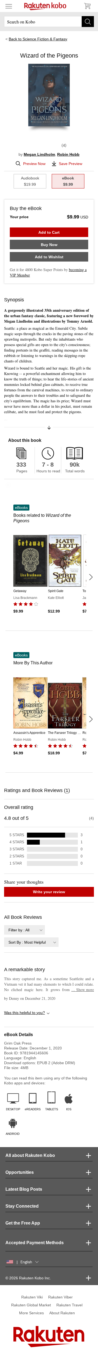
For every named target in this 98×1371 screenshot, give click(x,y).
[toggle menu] (8, 6)
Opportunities (19, 1172)
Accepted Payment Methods (34, 1242)
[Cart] (87, 6)
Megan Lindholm (39, 154)
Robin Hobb (68, 154)
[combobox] (24, 930)
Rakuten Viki (32, 1297)
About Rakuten (62, 1313)
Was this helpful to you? (24, 1012)
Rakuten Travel (69, 1305)
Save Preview (70, 163)
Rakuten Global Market (31, 1305)
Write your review (49, 892)
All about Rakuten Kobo (30, 1155)
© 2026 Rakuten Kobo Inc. (28, 1278)
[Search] (88, 21)
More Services (31, 1313)
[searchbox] (49, 21)
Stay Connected (22, 1206)
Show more (82, 989)
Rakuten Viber (60, 1297)
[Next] (91, 577)
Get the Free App (22, 1223)
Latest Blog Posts (23, 1189)
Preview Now (34, 163)
